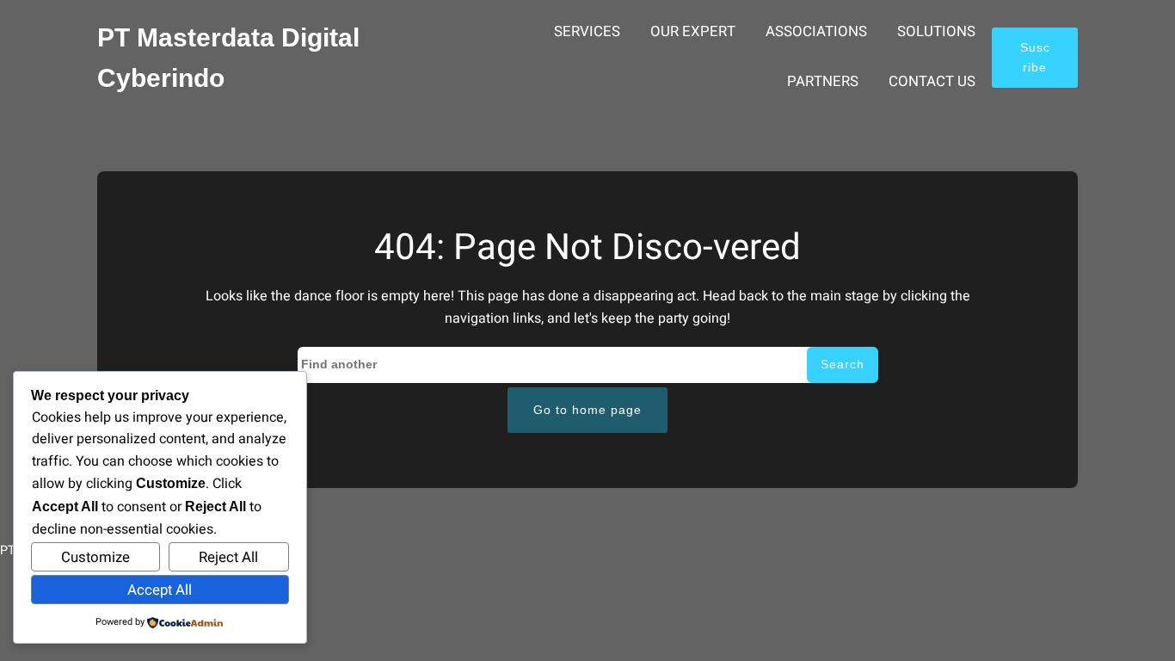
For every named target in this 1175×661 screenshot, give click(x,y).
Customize (95, 557)
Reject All (228, 557)
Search (842, 364)
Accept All (159, 590)
